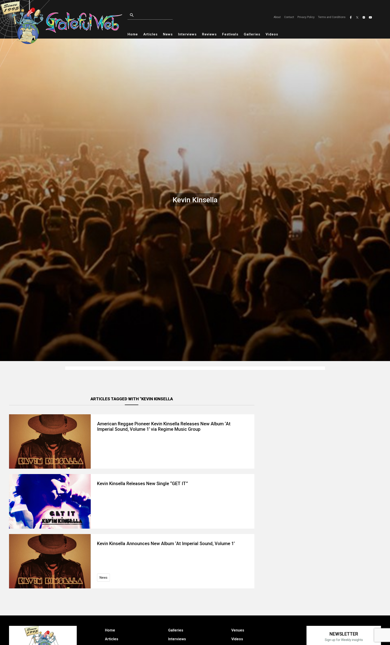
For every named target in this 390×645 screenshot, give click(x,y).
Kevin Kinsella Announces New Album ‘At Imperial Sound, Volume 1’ (166, 543)
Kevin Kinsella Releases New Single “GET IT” (142, 483)
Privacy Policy (306, 17)
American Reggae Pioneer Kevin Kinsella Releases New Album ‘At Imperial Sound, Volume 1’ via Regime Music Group (163, 426)
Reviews (209, 34)
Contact (289, 17)
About (277, 17)
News (168, 34)
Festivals (230, 34)
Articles (150, 34)
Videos (272, 34)
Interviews (187, 34)
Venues (237, 630)
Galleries (252, 34)
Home (133, 34)
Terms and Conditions (332, 17)
